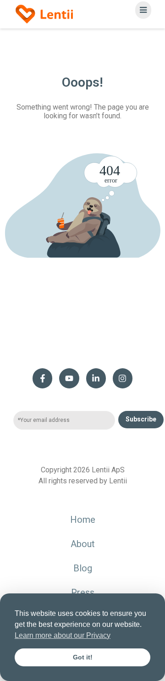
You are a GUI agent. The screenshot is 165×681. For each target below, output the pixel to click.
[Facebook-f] (42, 378)
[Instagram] (122, 378)
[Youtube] (69, 378)
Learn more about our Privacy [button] (62, 635)
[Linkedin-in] (96, 378)
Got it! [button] (83, 657)
